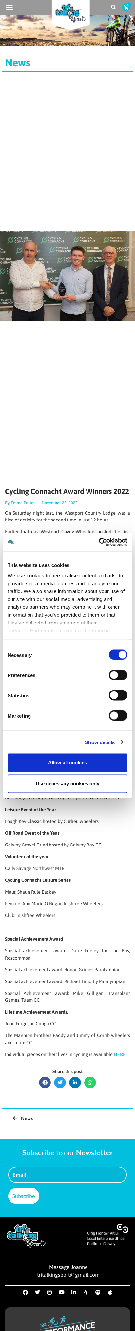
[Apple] (110, 1292)
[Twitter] (37, 1292)
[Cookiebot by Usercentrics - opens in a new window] (98, 542)
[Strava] (86, 1292)
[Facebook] (25, 1292)
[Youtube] (61, 1292)
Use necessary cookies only (67, 783)
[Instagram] (49, 1292)
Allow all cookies (67, 762)
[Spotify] (98, 1292)
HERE (119, 1054)
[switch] (118, 675)
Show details (100, 742)
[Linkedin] (73, 1292)
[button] (9, 7)
